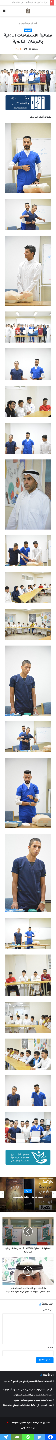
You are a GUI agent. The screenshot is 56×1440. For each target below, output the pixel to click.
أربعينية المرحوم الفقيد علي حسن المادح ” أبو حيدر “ (27, 1390)
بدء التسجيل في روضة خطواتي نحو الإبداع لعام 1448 (27, 1405)
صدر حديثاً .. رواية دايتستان (28, 1197)
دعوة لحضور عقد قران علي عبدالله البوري (30, 3)
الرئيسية (31, 24)
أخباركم (22, 24)
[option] (28, 1194)
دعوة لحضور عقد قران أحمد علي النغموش (32, 1395)
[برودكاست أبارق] (28, 11)
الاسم (50, 1348)
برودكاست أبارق (28, 1428)
